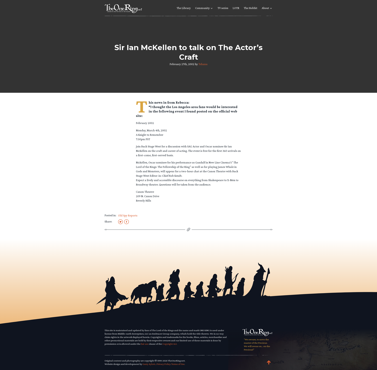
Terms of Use (178, 364)
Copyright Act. (169, 343)
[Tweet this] (120, 221)
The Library (184, 8)
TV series (223, 8)
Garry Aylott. (149, 364)
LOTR (236, 8)
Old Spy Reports (127, 215)
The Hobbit (250, 8)
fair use (144, 343)
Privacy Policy (163, 364)
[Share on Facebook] (126, 221)
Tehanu (202, 64)
